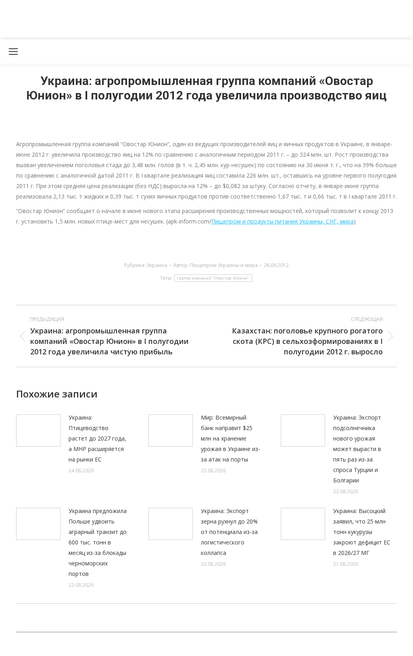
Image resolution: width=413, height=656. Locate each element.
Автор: (215, 265)
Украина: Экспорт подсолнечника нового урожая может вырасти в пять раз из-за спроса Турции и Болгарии (357, 449)
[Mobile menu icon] (13, 51)
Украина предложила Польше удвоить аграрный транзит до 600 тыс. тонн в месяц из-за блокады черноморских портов (98, 542)
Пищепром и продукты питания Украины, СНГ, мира (282, 221)
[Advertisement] (147, 18)
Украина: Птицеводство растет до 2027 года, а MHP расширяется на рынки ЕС (97, 438)
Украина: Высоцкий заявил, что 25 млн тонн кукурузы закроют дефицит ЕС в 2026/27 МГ (361, 532)
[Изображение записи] (38, 430)
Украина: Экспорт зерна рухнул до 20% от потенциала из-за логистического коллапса (229, 532)
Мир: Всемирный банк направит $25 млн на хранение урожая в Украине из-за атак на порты (230, 438)
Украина (157, 265)
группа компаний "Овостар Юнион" (213, 278)
